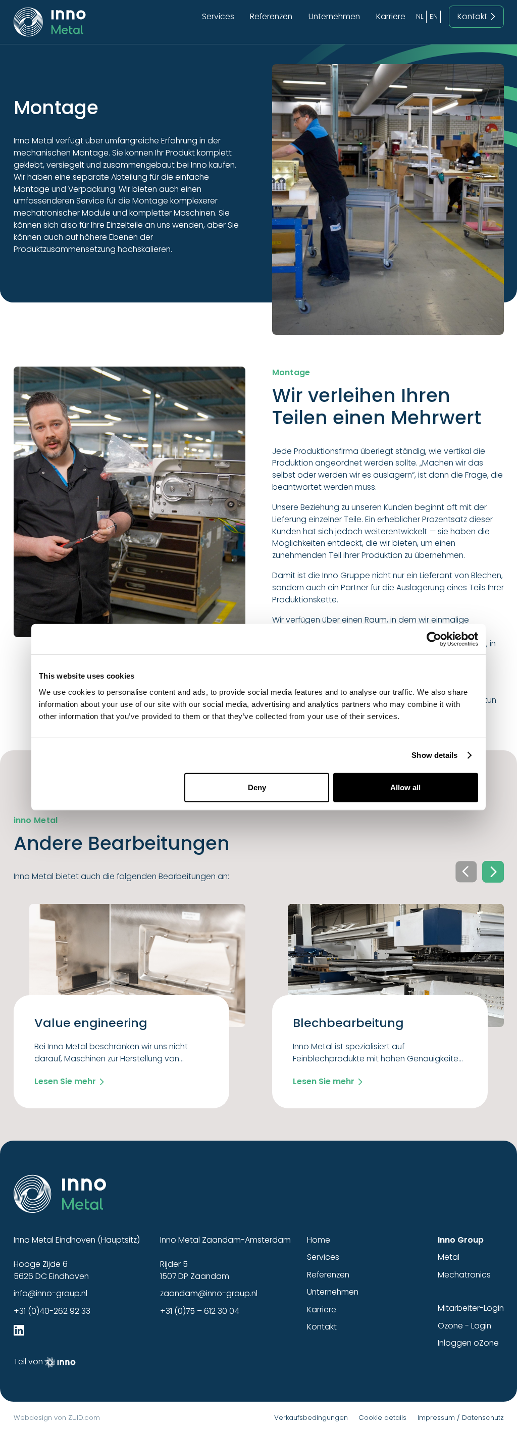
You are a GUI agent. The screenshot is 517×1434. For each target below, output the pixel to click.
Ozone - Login (464, 1325)
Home (318, 1240)
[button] (492, 871)
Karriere (390, 16)
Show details (434, 755)
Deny (257, 787)
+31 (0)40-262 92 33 (52, 1311)
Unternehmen (334, 16)
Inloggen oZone (468, 1343)
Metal (448, 1257)
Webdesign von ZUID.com (57, 1417)
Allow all (405, 787)
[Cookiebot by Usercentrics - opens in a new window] (434, 639)
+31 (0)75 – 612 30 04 (199, 1311)
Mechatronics (464, 1275)
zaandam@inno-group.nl (208, 1293)
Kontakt (322, 1327)
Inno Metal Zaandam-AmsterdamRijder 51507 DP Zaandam (225, 1258)
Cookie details (382, 1417)
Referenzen (271, 16)
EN (434, 16)
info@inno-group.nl (50, 1293)
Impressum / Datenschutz (461, 1417)
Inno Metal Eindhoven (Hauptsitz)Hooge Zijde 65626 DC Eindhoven (77, 1258)
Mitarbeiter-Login (471, 1308)
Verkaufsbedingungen (311, 1417)
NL (420, 16)
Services (218, 16)
